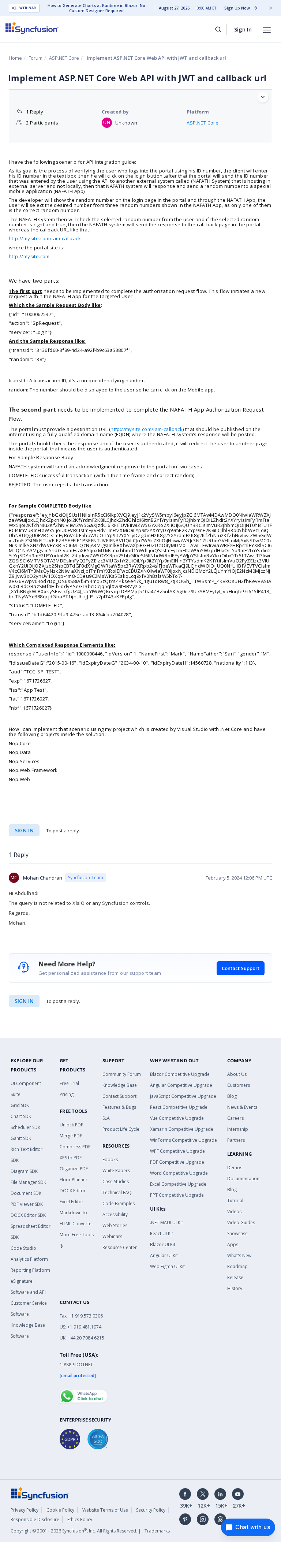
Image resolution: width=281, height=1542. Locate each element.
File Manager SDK (28, 1182)
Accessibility (115, 1214)
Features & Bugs (119, 1107)
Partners (236, 1140)
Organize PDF (74, 1169)
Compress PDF (75, 1147)
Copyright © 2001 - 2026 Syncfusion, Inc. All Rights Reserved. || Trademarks (90, 1531)
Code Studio (23, 1248)
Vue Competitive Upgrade (177, 1118)
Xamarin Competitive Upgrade (181, 1129)
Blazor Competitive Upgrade (180, 1074)
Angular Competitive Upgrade (181, 1085)
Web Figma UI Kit (167, 1266)
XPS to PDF (71, 1158)
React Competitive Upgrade (178, 1107)
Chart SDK (21, 1116)
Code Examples (118, 1203)
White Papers (116, 1170)
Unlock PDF (71, 1125)
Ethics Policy (79, 1519)
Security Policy (150, 1510)
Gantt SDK (21, 1138)
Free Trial (69, 1083)
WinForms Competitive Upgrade (183, 1140)
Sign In (243, 29)
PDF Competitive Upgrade (177, 1162)
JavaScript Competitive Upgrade (183, 1096)
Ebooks (110, 1159)
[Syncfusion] (40, 1493)
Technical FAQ (117, 1192)
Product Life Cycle (120, 1129)
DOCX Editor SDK (28, 1215)
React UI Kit (161, 1233)
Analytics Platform (29, 1259)
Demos (234, 1167)
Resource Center (119, 1247)
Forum (35, 58)
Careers (235, 1118)
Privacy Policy (24, 1510)
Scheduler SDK (25, 1127)
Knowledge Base (119, 1085)
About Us (237, 1074)
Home (15, 58)
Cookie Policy (60, 1510)
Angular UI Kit (164, 1255)
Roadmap (237, 1266)
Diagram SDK (24, 1171)
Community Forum (121, 1074)
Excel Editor (71, 1202)
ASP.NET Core (64, 58)
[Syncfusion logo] (32, 28)
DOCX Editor (73, 1191)
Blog (232, 1096)
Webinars (112, 1236)
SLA (106, 1118)
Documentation (243, 1178)
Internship (237, 1129)
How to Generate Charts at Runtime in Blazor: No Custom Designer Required (96, 8)
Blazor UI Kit (162, 1244)
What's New (239, 1255)
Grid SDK (20, 1105)
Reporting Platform (30, 1270)
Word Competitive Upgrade (179, 1173)
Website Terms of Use (105, 1510)
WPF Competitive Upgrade (177, 1151)
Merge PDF (71, 1136)
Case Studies (115, 1181)
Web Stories (114, 1225)
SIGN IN (24, 1000)
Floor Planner (73, 1180)
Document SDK (26, 1193)
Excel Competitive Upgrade (178, 1184)
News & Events (242, 1107)
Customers (238, 1085)
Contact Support (240, 968)
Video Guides (241, 1222)
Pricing (67, 1094)
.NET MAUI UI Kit (166, 1222)
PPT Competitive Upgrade (177, 1195)
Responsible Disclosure (35, 1519)
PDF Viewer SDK (27, 1204)
